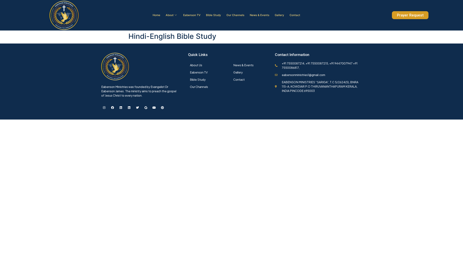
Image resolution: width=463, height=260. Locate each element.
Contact (295, 15)
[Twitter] (137, 107)
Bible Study (213, 15)
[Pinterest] (162, 107)
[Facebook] (112, 107)
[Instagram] (104, 107)
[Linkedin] (121, 107)
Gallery (279, 15)
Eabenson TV (192, 15)
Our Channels (235, 15)
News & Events (259, 15)
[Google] (146, 107)
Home (156, 15)
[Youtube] (154, 107)
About (170, 15)
